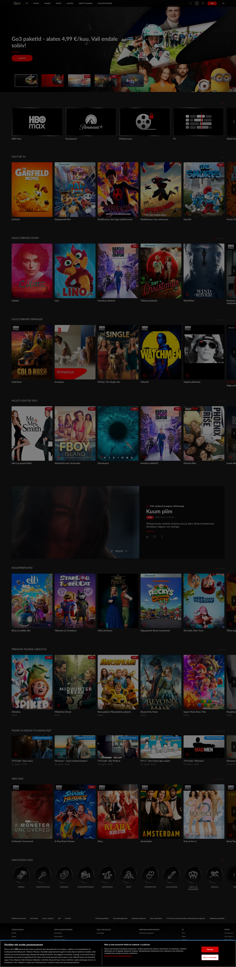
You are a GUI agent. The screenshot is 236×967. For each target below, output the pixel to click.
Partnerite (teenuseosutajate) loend (118, 956)
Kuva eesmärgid (209, 957)
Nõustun (210, 949)
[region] (118, 953)
